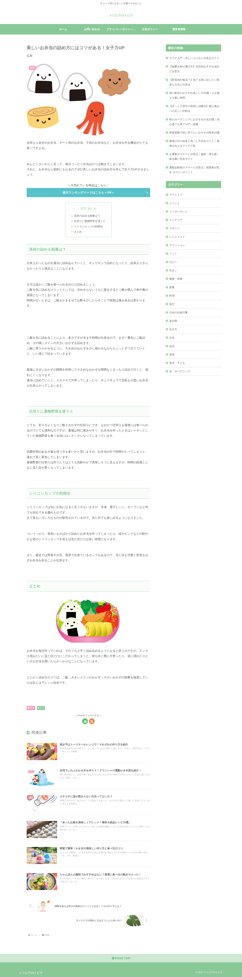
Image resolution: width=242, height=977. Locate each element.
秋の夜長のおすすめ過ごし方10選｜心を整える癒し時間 (194, 95)
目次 (84, 208)
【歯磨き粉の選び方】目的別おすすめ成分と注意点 (194, 69)
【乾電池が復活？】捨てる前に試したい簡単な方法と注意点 (194, 82)
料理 (32, 708)
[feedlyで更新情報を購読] (85, 721)
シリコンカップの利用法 (88, 226)
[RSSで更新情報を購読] (92, 721)
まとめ (78, 231)
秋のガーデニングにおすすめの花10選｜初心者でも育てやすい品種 (194, 122)
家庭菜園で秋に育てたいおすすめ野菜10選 (194, 132)
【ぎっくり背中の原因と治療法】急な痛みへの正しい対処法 (194, 108)
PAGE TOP (122, 958)
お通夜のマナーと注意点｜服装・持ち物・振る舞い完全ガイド (194, 156)
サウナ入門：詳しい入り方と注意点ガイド (194, 58)
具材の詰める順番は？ (87, 215)
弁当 (42, 708)
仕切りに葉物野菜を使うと (90, 221)
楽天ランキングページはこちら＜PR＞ (88, 192)
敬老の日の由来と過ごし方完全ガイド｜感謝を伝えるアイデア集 (194, 143)
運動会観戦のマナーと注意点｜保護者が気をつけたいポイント (194, 170)
